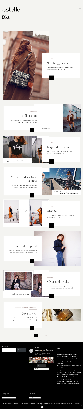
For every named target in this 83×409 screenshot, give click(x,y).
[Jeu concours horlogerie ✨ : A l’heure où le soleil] (33, 361)
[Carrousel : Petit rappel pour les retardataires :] (51, 361)
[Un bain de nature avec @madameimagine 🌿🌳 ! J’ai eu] (42, 358)
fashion (50, 58)
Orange (52, 211)
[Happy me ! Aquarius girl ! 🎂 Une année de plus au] (45, 358)
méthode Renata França (72, 365)
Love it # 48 (29, 313)
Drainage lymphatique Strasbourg (66, 370)
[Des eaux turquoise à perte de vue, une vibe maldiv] (30, 361)
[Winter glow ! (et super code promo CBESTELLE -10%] (48, 358)
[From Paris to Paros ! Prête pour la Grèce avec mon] (33, 358)
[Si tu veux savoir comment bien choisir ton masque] (30, 358)
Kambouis (59, 354)
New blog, (59, 63)
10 (46, 335)
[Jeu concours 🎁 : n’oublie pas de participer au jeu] (51, 358)
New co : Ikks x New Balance (24, 179)
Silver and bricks (58, 281)
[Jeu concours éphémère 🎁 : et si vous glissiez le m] (48, 361)
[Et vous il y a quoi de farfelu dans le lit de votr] (36, 358)
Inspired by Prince (59, 147)
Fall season (29, 115)
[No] (81, 405)
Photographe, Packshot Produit (65, 376)
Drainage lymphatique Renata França (67, 356)
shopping (33, 309)
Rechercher (5, 346)
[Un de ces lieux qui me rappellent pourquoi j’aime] (42, 361)
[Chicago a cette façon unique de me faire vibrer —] (36, 361)
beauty (18, 307)
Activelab (59, 372)
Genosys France (61, 381)
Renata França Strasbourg (64, 379)
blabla (25, 307)
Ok (42, 407)
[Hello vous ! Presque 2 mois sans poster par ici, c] (39, 358)
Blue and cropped (25, 246)
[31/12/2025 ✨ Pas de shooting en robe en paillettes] (39, 361)
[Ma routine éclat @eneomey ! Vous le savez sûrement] (45, 361)
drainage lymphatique (69, 361)
